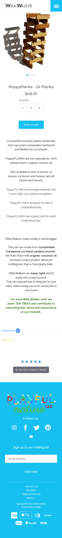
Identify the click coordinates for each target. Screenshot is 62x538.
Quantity (24, 100)
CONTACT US (31, 486)
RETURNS (31, 490)
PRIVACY (31, 498)
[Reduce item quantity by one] (23, 108)
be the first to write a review (31, 369)
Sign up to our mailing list (31, 447)
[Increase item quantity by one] (39, 108)
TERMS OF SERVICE (31, 494)
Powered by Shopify (31, 507)
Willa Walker (40, 504)
